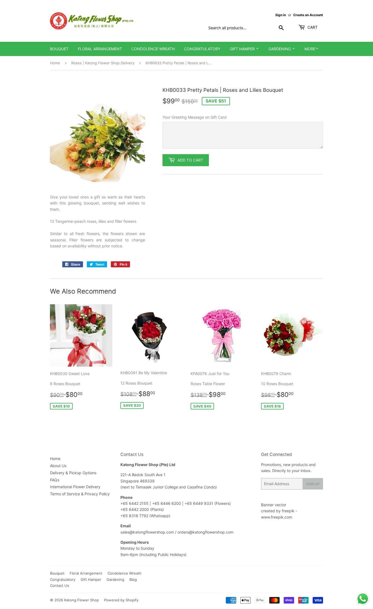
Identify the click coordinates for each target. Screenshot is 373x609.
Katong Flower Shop (81, 600)
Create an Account (308, 15)
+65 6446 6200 (167, 503)
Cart (312, 27)
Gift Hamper (243, 48)
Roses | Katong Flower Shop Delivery (102, 63)
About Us (58, 465)
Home (55, 63)
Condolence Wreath (153, 48)
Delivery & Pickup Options (73, 472)
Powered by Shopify (121, 600)
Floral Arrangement (100, 48)
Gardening (280, 48)
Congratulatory (202, 48)
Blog (133, 579)
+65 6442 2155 (135, 503)
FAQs (54, 480)
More (309, 48)
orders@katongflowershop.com (205, 532)
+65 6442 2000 (134, 509)
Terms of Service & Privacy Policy (80, 493)
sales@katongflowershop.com (147, 532)
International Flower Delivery (75, 486)
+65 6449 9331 (199, 503)
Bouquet (59, 48)
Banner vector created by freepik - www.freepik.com (279, 510)
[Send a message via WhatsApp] (362, 598)
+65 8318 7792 (134, 515)
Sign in (280, 15)
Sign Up (312, 484)
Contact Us (59, 585)
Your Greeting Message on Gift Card (194, 117)
